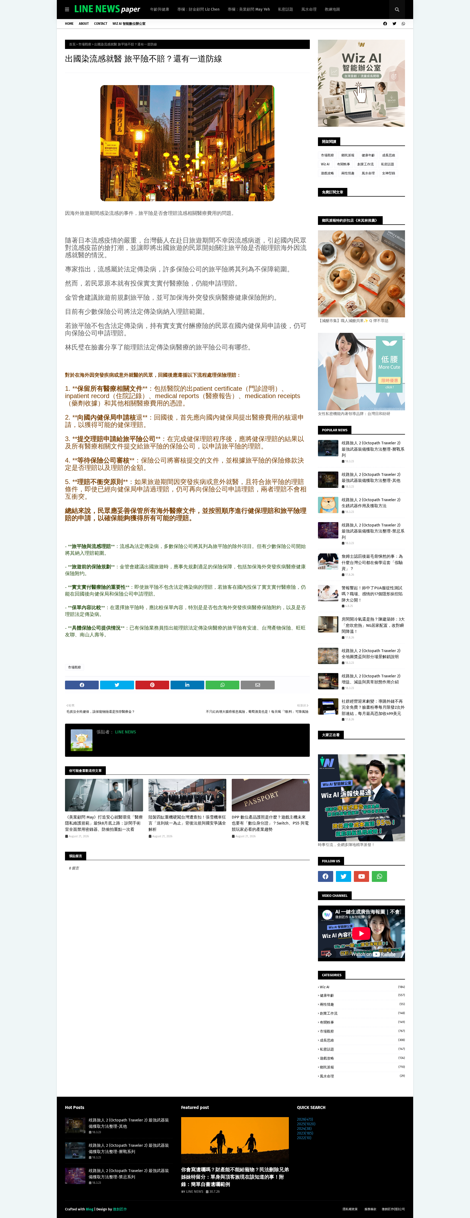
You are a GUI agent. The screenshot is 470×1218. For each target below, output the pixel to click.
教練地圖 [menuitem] (332, 9)
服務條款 (370, 1209)
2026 (305, 1119)
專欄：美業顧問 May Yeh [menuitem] (249, 9)
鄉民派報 (347, 155)
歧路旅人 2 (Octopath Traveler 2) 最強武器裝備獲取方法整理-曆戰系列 (373, 449)
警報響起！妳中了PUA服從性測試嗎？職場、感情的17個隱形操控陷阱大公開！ (372, 594)
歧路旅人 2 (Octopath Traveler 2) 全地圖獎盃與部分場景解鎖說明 (371, 653)
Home (69, 24)
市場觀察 (84, 44)
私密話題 (387, 164)
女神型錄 (388, 173)
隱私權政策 (350, 1209)
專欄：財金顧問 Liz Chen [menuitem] (198, 9)
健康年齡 (368, 155)
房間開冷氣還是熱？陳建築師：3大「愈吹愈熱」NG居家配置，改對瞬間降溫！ (373, 625)
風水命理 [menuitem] (309, 9)
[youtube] (361, 876)
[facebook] (385, 24)
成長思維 (388, 155)
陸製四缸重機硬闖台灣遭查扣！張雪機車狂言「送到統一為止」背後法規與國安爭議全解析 (187, 823)
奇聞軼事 (343, 164)
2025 (306, 1124)
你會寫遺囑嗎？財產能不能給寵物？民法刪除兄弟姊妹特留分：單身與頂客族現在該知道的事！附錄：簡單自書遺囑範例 (235, 1177)
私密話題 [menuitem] (285, 9)
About (84, 24)
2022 (304, 1138)
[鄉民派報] (235, 1140)
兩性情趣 (347, 173)
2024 (304, 1128)
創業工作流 (365, 164)
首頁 (72, 44)
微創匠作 (120, 1209)
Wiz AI (325, 164)
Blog (89, 1209)
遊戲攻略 (327, 173)
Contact (100, 24)
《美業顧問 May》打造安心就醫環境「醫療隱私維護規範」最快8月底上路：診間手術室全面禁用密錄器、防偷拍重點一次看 (104, 823)
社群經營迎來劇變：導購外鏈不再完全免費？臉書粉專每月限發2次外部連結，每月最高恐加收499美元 (373, 707)
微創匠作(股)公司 (393, 1209)
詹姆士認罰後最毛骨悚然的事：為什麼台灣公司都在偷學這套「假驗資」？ (372, 562)
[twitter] (394, 24)
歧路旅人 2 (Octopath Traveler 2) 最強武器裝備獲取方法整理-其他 (371, 477)
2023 (305, 1133)
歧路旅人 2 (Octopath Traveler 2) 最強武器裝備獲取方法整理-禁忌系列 (373, 531)
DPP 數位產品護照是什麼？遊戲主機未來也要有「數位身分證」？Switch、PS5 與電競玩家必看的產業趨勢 (270, 823)
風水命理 (368, 173)
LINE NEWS (125, 731)
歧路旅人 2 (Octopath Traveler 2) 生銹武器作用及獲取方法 (371, 503)
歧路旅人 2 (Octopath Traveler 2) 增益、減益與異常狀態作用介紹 (371, 679)
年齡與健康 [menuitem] (159, 9)
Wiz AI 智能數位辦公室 (129, 24)
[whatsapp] (402, 24)
